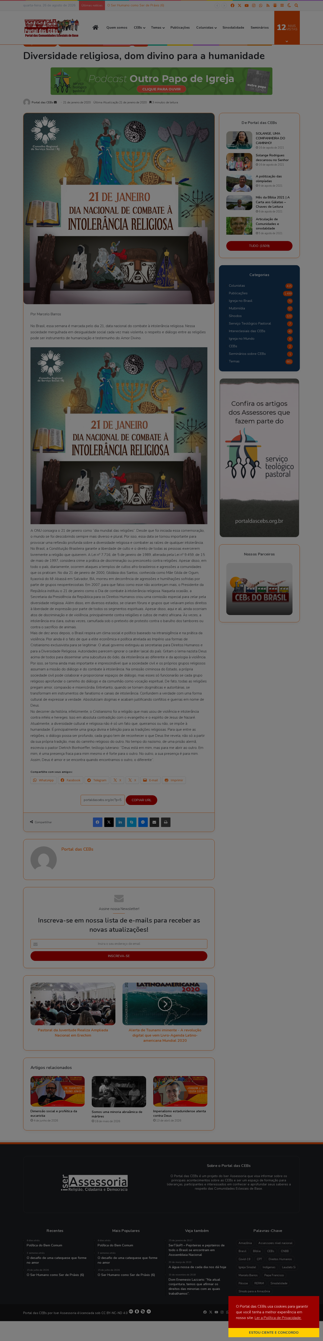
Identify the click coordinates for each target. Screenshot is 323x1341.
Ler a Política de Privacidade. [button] (278, 1317)
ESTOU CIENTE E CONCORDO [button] (274, 1332)
